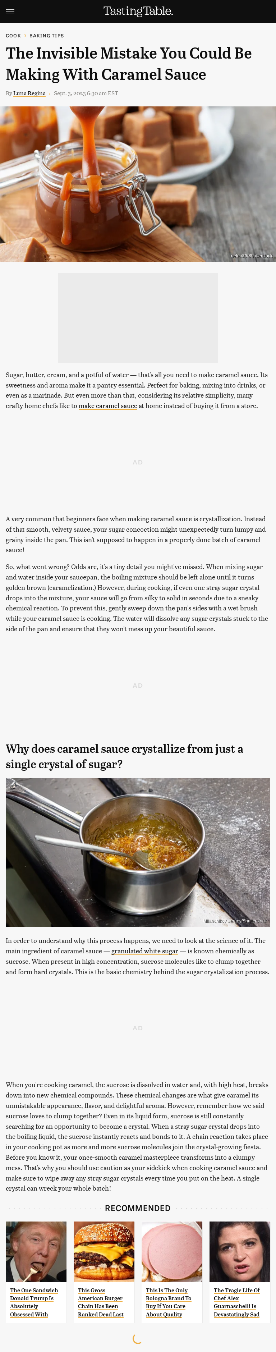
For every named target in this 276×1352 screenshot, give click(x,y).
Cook (13, 35)
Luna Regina (29, 93)
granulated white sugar (144, 950)
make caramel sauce (108, 405)
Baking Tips (46, 35)
